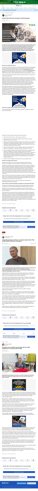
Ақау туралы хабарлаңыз (22, 483)
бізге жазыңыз (13, 203)
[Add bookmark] (33, 333)
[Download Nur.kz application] (19, 2)
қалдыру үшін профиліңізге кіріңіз (23, 218)
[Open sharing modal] (23, 333)
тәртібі (14, 180)
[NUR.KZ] (19, 5)
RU (33, 5)
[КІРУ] (35, 6)
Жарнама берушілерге (31, 483)
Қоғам (3, 234)
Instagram (31, 336)
